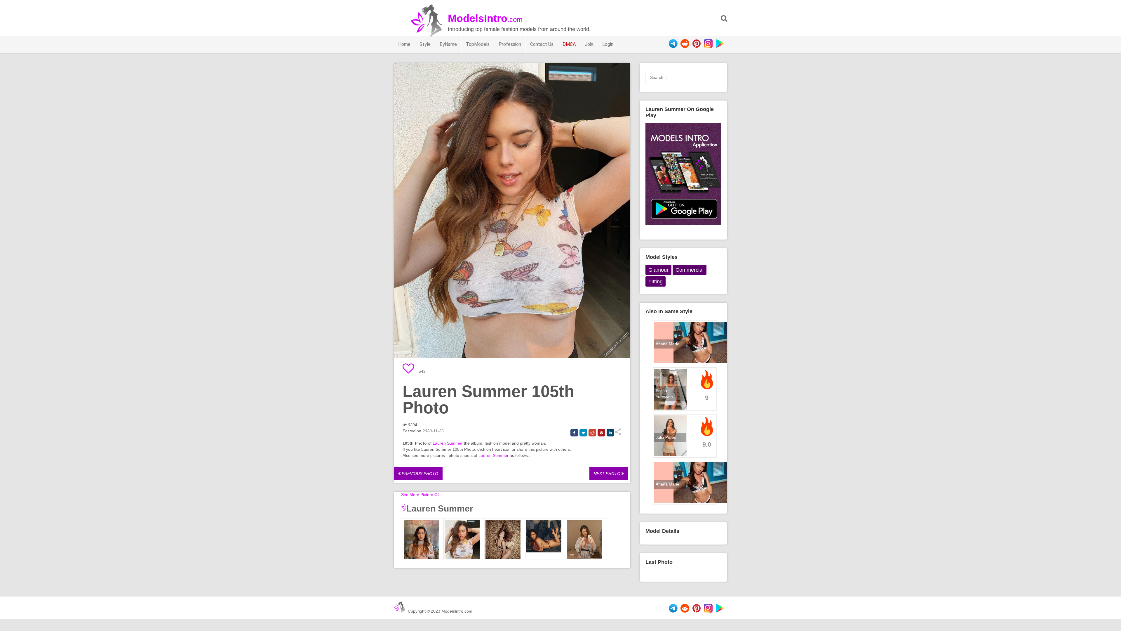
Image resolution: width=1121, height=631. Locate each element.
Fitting (655, 282)
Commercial (690, 270)
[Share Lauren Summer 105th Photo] (618, 433)
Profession (510, 44)
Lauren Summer (448, 443)
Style (425, 44)
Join (589, 44)
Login (607, 44)
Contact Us (541, 44)
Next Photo (608, 473)
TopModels (478, 44)
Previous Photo (419, 473)
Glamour (658, 270)
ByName (448, 44)
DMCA (569, 44)
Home (404, 44)
